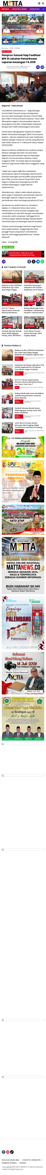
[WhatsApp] (42, 261)
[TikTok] (12, 1152)
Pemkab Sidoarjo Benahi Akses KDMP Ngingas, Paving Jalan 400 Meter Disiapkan (11, 333)
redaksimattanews (13, 66)
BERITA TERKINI (6, 51)
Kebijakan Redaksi (9, 1163)
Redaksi (23, 1163)
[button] (39, 3)
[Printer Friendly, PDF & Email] (8, 247)
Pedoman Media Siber (10, 1160)
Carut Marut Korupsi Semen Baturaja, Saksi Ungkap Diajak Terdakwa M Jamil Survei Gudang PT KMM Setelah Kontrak (34, 333)
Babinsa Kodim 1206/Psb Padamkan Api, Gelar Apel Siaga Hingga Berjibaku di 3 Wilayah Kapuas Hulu (12, 287)
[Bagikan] (42, 67)
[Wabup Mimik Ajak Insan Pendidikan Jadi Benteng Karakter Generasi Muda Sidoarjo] (34, 299)
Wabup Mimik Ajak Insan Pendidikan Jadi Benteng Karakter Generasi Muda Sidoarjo (34, 310)
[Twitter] (34, 261)
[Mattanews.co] (13, 3)
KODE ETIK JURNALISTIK (32, 1160)
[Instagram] (7, 1152)
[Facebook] (29, 261)
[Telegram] (38, 261)
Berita (5, 303)
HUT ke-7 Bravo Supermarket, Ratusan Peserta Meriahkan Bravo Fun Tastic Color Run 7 (11, 310)
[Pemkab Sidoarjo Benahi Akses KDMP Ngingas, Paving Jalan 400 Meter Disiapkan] (12, 322)
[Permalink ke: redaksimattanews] (4, 67)
